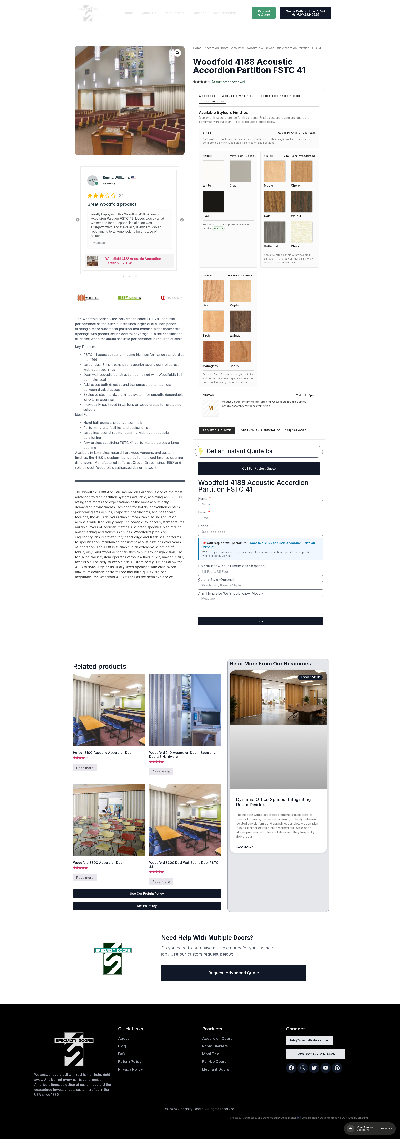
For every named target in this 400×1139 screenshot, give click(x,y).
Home (128, 13)
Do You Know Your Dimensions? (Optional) (232, 566)
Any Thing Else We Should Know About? (230, 593)
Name (203, 498)
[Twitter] (314, 1068)
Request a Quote (217, 430)
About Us (148, 13)
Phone (204, 526)
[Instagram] (303, 1068)
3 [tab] (136, 277)
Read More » (244, 846)
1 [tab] (123, 277)
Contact (199, 13)
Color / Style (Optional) (216, 579)
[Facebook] (291, 1068)
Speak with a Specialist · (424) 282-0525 (273, 430)
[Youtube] (325, 1068)
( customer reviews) (228, 82)
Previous (78, 220)
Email (203, 512)
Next (182, 220)
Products (172, 13)
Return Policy (225, 13)
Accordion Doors (216, 48)
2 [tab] (130, 277)
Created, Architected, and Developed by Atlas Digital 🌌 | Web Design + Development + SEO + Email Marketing (299, 1117)
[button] (177, 53)
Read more (85, 768)
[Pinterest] (337, 1068)
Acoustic (237, 48)
